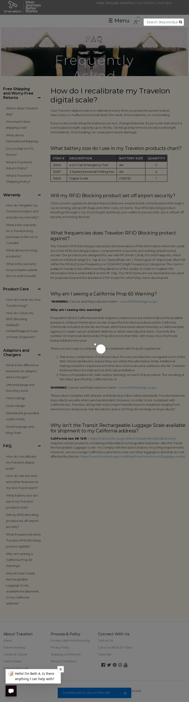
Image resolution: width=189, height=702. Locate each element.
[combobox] (164, 22)
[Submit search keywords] (180, 22)
